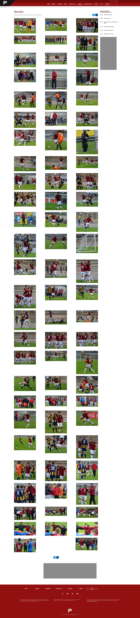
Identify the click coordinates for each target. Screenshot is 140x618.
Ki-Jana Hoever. (107, 18)
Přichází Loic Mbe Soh (108, 30)
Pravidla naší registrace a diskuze (92, 601)
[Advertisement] (108, 53)
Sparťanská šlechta (88, 4)
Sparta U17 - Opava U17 (18, 11)
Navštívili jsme (72, 4)
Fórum (48, 4)
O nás (101, 4)
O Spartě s (81, 588)
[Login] (117, 4)
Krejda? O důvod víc (108, 14)
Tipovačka (53, 4)
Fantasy (65, 4)
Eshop (107, 4)
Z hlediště (96, 4)
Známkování (60, 4)
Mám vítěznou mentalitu (109, 26)
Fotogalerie (80, 4)
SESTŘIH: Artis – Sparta (108, 33)
